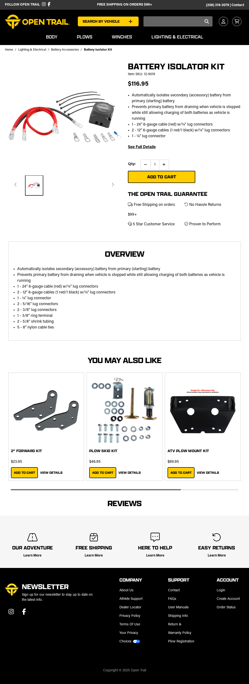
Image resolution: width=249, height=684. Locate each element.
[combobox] (178, 21)
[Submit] (206, 21)
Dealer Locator (130, 607)
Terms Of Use (129, 624)
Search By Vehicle (101, 21)
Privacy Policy (129, 616)
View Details (51, 472)
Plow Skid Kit (103, 450)
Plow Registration (181, 641)
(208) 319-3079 (217, 5)
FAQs (172, 599)
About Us (126, 590)
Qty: (132, 164)
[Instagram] (43, 4)
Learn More (32, 555)
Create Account (228, 599)
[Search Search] (206, 21)
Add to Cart (24, 472)
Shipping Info (178, 616)
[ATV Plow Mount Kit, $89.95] (203, 410)
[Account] (223, 21)
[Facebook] (48, 4)
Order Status (226, 607)
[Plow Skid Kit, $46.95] (124, 410)
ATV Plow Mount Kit (188, 450)
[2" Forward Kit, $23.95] (46, 410)
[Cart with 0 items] (237, 21)
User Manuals (178, 607)
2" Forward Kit (26, 450)
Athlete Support (130, 599)
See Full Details (142, 147)
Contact (237, 5)
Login (221, 590)
